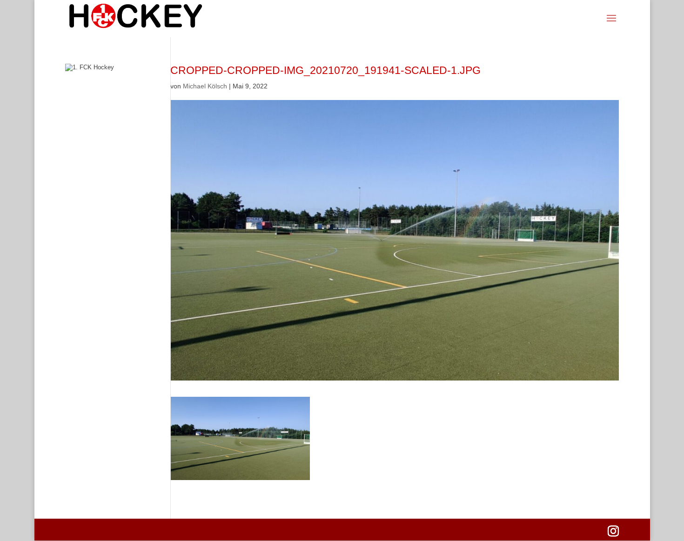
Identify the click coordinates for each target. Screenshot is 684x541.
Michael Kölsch (205, 86)
